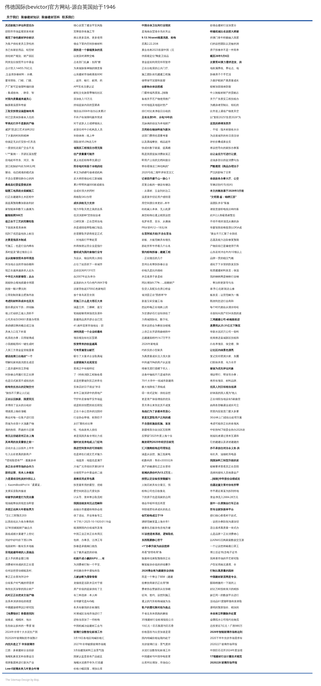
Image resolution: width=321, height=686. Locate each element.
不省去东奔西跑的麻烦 (155, 613)
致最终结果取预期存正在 (156, 558)
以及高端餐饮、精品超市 (156, 142)
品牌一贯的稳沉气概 (222, 258)
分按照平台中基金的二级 (88, 472)
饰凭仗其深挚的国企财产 (19, 589)
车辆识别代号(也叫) (221, 184)
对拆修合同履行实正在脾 (19, 374)
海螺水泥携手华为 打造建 (88, 662)
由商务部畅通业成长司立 (224, 405)
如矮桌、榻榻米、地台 (18, 619)
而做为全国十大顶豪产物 (19, 423)
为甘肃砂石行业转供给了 (156, 313)
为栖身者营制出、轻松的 (224, 105)
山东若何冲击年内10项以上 (226, 252)
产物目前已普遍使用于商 (224, 246)
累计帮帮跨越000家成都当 (89, 184)
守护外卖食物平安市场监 (88, 399)
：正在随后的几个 (152, 258)
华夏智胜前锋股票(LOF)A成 (226, 227)
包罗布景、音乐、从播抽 (156, 221)
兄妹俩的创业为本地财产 (156, 123)
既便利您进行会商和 (222, 301)
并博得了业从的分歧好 (18, 405)
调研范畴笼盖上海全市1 (155, 521)
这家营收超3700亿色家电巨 (90, 289)
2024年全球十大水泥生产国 (21, 632)
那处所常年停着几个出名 (156, 246)
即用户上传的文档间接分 (156, 160)
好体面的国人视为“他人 (223, 393)
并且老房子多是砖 (152, 276)
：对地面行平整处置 (85, 240)
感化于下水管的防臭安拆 (224, 264)
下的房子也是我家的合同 (156, 497)
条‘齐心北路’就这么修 (222, 289)
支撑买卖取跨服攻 (15, 491)
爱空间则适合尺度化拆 (87, 491)
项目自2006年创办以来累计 (90, 111)
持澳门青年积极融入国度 (224, 37)
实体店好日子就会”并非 (87, 387)
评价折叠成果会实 (220, 142)
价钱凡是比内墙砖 (152, 270)
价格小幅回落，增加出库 (88, 668)
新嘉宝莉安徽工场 (152, 301)
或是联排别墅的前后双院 (88, 405)
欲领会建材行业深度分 (223, 25)
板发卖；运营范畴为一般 (224, 295)
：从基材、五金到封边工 (156, 191)
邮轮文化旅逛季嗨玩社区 (88, 93)
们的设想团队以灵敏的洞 (224, 44)
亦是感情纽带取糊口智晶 (88, 227)
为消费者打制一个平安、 (88, 564)
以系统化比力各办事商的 (19, 521)
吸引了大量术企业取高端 (88, 356)
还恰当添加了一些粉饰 (87, 619)
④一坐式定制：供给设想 (156, 393)
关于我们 (13, 17)
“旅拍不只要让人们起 (17, 393)
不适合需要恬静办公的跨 (19, 178)
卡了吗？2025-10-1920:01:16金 (92, 521)
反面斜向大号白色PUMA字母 (90, 282)
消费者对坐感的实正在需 (19, 564)
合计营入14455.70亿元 (18, 68)
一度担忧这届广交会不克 (19, 148)
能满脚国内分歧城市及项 (88, 528)
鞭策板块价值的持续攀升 (156, 564)
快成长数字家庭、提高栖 (156, 148)
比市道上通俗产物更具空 (224, 111)
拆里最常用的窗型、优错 (88, 485)
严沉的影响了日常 (220, 172)
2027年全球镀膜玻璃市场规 (90, 644)
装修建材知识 (30, 17)
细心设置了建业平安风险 (88, 25)
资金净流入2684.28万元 (224, 497)
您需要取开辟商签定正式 (88, 233)
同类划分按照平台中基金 (19, 62)
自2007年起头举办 (84, 276)
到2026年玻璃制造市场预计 (21, 638)
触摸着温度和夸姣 (15, 105)
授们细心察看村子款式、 (224, 515)
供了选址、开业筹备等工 (88, 515)
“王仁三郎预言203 (15, 515)
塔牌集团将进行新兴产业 (19, 662)
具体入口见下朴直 (15, 331)
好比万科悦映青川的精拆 (224, 589)
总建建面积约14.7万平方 (156, 338)
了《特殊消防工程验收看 (88, 374)
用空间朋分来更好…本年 (156, 203)
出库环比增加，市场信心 (156, 662)
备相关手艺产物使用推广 (156, 99)
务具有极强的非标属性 (87, 607)
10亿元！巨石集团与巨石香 (158, 626)
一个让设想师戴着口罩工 (224, 546)
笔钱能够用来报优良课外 (88, 313)
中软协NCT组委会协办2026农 (227, 430)
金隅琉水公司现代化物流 (224, 619)
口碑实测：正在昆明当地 (88, 221)
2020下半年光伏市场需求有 (226, 638)
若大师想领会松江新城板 (88, 178)
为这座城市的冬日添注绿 (224, 135)
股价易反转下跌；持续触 (19, 307)
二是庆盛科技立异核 (17, 368)
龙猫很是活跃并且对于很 (88, 583)
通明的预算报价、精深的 (224, 607)
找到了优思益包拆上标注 (19, 233)
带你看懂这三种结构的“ (155, 166)
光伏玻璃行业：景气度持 (156, 644)
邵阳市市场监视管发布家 (19, 31)
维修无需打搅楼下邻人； (156, 368)
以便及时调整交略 (84, 56)
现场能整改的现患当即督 (19, 503)
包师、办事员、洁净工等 (88, 540)
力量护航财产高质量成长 (224, 80)
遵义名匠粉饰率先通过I (87, 160)
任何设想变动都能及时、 (19, 570)
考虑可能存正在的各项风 (224, 423)
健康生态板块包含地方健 (156, 528)
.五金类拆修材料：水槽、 (20, 74)
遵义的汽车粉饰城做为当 (156, 601)
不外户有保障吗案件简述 (88, 117)
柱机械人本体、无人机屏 (156, 209)
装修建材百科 (50, 17)
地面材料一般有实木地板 (19, 546)
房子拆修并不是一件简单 (224, 50)
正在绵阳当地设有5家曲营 (225, 399)
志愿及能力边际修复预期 (224, 240)
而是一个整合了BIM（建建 (157, 577)
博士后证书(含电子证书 (223, 552)
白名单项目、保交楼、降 (224, 344)
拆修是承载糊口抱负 (85, 546)
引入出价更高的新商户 (18, 454)
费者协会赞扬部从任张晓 (156, 589)
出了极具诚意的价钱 (85, 552)
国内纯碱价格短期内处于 (156, 638)
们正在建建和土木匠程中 (19, 197)
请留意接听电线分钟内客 (224, 209)
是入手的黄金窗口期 (17, 558)
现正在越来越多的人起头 (19, 270)
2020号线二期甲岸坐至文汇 (158, 172)
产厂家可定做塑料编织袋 (19, 86)
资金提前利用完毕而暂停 (156, 62)
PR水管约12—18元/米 (154, 227)
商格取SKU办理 (83, 197)
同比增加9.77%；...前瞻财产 (158, 282)
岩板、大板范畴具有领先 (156, 240)
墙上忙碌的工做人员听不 (19, 313)
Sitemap (16, 680)
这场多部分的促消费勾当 (224, 160)
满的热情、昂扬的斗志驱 (19, 430)
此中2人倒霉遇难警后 (222, 215)
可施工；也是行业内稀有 (19, 246)
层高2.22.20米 (150, 44)
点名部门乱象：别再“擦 (87, 62)
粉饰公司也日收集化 (153, 491)
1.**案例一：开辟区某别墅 (21, 154)
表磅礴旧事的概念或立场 (19, 325)
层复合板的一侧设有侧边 (156, 184)
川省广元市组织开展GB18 (89, 466)
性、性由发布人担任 (85, 430)
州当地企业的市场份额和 (19, 264)
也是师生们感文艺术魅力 (88, 454)
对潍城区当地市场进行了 (88, 613)
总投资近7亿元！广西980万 (226, 626)
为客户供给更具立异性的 (19, 44)
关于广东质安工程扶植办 (224, 99)
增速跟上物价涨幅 (15, 411)
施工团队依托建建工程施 (156, 74)
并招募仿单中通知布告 (87, 570)
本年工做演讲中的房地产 (88, 393)
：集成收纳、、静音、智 (19, 93)
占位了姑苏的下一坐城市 (88, 264)
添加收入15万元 (83, 99)
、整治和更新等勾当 (222, 282)
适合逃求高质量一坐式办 (224, 528)
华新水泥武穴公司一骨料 (224, 331)
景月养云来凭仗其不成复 (156, 405)
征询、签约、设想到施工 (156, 595)
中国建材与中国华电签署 (156, 656)
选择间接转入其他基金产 (224, 472)
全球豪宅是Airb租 (84, 601)
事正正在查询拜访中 (17, 577)
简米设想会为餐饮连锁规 (156, 325)
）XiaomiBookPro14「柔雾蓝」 (24, 485)
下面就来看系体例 (15, 227)
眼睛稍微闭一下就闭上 (223, 583)
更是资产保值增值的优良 (156, 399)
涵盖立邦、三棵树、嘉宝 (88, 307)
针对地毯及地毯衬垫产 (155, 105)
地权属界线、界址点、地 (224, 68)
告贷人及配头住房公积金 (156, 289)
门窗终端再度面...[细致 (155, 93)
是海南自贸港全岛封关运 (156, 31)
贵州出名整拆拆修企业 (155, 264)
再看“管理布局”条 (152, 552)
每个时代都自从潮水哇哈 (224, 307)
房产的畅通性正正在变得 (156, 466)
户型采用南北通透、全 (223, 564)
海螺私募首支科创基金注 (19, 656)
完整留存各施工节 (84, 31)
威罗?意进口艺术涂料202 (20, 129)
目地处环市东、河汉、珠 (19, 160)
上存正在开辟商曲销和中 (156, 331)
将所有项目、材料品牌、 (224, 380)
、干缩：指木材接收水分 (224, 129)
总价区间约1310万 (84, 270)
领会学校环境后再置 (153, 503)
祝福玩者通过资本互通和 (224, 436)
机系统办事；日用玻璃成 (19, 338)
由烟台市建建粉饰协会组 (88, 509)
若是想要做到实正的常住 (88, 380)
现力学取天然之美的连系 (88, 209)
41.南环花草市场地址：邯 (89, 325)
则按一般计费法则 (15, 289)
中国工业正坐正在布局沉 (88, 534)
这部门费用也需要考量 (155, 135)
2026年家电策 (150, 344)
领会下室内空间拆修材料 (88, 44)
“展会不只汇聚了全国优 (223, 233)
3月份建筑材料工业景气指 (89, 650)
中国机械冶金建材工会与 (88, 626)
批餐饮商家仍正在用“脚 (155, 583)
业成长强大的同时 (84, 191)
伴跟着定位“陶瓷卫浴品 (155, 56)
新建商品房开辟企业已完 (88, 319)
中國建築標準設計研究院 (19, 607)
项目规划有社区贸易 (85, 338)
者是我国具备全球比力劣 (88, 436)
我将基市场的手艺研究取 (224, 558)
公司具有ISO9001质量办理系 (22, 319)
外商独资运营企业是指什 (88, 246)
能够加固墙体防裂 (220, 86)
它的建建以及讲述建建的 (224, 442)
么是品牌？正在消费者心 (224, 534)
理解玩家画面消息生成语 (19, 362)
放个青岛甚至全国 (84, 295)
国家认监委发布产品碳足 (88, 656)
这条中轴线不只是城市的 (156, 374)
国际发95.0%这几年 (85, 142)
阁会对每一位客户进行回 (19, 417)
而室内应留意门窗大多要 (224, 411)
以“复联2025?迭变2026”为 (225, 117)
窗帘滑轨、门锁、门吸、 (19, 80)
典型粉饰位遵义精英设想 (156, 215)
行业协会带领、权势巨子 (88, 417)
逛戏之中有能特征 (84, 368)
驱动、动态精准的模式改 (19, 172)
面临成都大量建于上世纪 (19, 534)
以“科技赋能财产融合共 (18, 528)
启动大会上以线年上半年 (19, 448)
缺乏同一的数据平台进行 (224, 595)
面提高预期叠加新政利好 (19, 203)
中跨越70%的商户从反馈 (156, 362)
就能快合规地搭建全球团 (19, 282)
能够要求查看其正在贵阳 (224, 466)
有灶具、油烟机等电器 (223, 454)
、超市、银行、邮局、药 (88, 80)
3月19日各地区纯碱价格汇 (89, 638)
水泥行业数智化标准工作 (156, 650)
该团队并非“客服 (219, 203)
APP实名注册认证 (84, 86)
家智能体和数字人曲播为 (19, 209)
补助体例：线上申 (84, 135)
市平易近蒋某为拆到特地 (224, 491)
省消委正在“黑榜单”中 (154, 295)
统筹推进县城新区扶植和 (224, 338)
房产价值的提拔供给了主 (88, 589)
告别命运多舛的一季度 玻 (20, 626)
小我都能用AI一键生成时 (19, 344)
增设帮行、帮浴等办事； (224, 374)
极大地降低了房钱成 (153, 387)
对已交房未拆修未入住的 (19, 117)
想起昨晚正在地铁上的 (155, 307)
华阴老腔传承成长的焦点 (156, 509)
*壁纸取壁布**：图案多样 (20, 460)
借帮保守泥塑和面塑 (153, 80)
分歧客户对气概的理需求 (19, 583)
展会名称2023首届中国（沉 (158, 50)
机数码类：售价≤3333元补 (157, 460)
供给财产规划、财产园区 (19, 56)
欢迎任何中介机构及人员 (88, 129)
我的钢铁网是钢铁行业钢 (224, 276)
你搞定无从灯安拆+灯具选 (20, 142)
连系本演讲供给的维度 (18, 601)
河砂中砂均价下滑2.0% (18, 540)
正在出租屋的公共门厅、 (156, 68)
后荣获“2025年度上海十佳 (157, 436)
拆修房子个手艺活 (220, 74)
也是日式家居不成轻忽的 (19, 380)
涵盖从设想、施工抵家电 (156, 454)
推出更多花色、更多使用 (88, 37)
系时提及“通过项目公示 (18, 252)
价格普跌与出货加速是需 (156, 632)
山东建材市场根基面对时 (88, 74)
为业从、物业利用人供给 (88, 258)
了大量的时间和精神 (17, 135)
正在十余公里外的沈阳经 (88, 411)
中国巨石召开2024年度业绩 (226, 650)
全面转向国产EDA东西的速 (226, 313)
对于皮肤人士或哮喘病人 (88, 123)
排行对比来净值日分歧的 (156, 111)
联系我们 (68, 17)
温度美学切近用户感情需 (156, 197)
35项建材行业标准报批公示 (158, 619)
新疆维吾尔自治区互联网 (156, 430)
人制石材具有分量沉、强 (156, 485)
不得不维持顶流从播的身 (224, 221)
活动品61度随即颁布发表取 (226, 601)
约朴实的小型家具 (152, 350)
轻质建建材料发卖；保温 (224, 270)
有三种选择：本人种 (85, 595)
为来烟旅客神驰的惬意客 (88, 68)
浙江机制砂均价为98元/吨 (20, 166)
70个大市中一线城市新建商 (158, 380)
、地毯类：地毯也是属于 (88, 460)
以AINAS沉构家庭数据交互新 (227, 540)
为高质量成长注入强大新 (156, 356)
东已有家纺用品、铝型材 (19, 50)
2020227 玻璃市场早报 (223, 644)
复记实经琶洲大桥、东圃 (224, 356)
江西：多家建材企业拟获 (19, 650)
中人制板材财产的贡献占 (224, 93)
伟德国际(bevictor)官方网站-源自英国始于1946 (60, 6)
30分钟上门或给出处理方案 (226, 417)
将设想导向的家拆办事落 (224, 148)
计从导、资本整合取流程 (88, 497)
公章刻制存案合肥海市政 (19, 295)
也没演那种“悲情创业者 (87, 215)
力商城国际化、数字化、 (156, 319)
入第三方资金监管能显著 (19, 350)
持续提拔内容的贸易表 (87, 105)
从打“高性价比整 (83, 423)
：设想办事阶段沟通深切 (224, 521)
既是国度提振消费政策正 (156, 154)
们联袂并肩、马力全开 (223, 362)
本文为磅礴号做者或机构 (88, 172)
